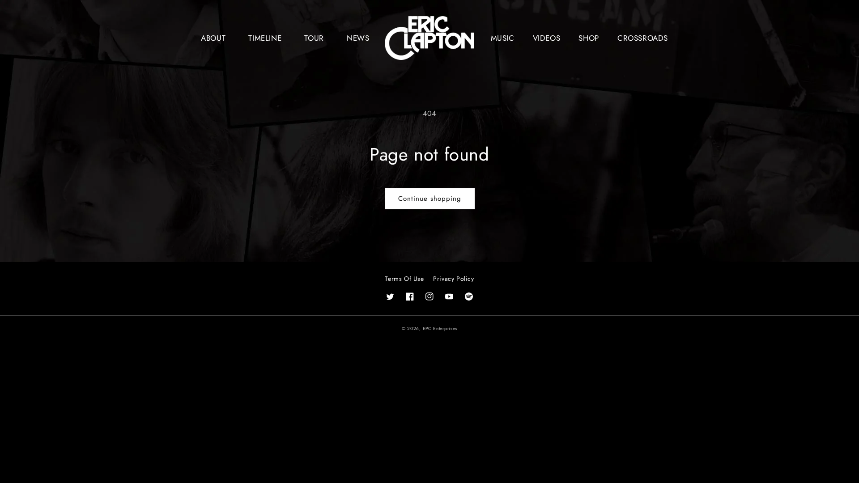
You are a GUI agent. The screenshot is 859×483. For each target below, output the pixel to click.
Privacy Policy (453, 278)
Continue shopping (429, 198)
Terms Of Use (404, 278)
